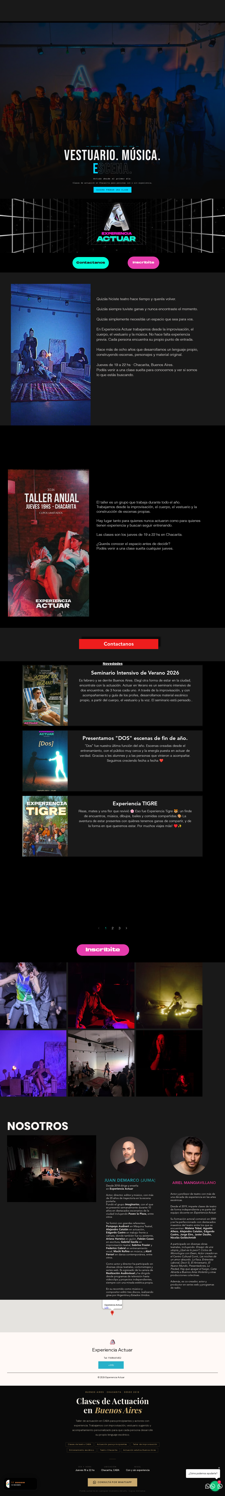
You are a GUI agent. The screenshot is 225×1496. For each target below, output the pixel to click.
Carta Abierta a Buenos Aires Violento (193, 1270)
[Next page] (126, 928)
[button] (85, 421)
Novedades (113, 663)
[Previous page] (99, 928)
